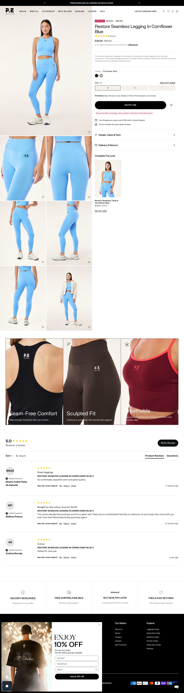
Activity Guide (152, 641)
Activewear (48, 11)
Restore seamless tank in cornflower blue (106, 202)
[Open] (7, 686)
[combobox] (76, 669)
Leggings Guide (153, 629)
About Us (118, 629)
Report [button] (67, 486)
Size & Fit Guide (167, 83)
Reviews (150, 648)
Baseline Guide (153, 637)
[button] (135, 36)
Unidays (118, 637)
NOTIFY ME (130, 105)
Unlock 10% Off (77, 676)
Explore (151, 623)
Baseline (79, 11)
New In (22, 11)
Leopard (92, 11)
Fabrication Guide (154, 645)
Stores (117, 633)
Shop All (34, 11)
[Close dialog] (99, 624)
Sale (102, 11)
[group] (21, 441)
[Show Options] (96, 669)
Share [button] (73, 486)
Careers (118, 641)
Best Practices (121, 645)
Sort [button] (8, 455)
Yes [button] (60, 486)
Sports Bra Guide (153, 633)
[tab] (154, 456)
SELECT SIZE (101, 211)
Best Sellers (65, 11)
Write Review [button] (168, 443)
